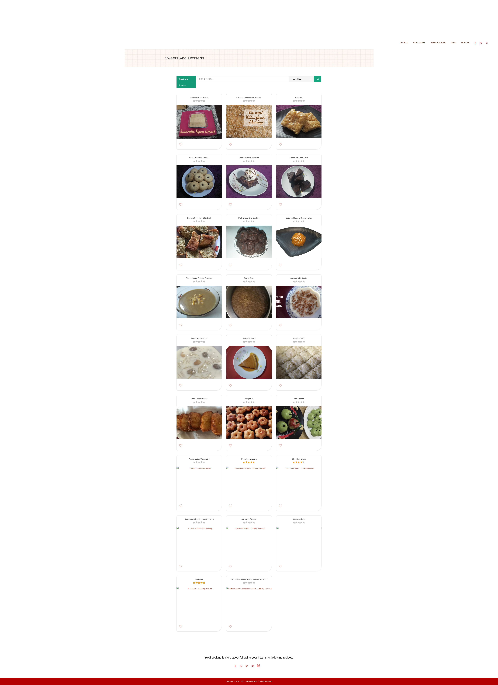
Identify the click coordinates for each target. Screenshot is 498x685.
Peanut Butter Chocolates (199, 459)
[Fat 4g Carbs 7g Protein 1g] (199, 484)
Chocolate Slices (299, 459)
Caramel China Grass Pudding (248, 97)
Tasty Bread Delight (199, 399)
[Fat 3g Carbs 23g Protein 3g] (249, 423)
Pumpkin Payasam (249, 459)
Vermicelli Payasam (199, 338)
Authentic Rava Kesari (199, 97)
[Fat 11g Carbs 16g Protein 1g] (299, 182)
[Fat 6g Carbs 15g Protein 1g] (299, 484)
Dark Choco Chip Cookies (249, 218)
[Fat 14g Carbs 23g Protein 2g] (199, 303)
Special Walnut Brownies (249, 158)
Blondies (298, 97)
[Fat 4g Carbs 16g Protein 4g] (299, 423)
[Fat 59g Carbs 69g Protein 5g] (249, 303)
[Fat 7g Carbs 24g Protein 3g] (299, 243)
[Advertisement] (78, 18)
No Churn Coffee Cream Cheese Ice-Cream (249, 579)
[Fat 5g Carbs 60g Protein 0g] (249, 544)
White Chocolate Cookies (199, 158)
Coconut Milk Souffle (298, 278)
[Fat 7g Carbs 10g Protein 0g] (199, 604)
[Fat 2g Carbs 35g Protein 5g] (299, 303)
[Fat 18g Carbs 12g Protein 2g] (249, 604)
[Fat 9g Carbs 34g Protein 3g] (199, 243)
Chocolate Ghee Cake (299, 158)
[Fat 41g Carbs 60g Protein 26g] (299, 544)
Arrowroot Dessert (248, 519)
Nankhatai (199, 579)
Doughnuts (248, 399)
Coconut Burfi (298, 338)
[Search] (317, 79)
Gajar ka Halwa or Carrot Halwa (299, 218)
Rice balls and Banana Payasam (199, 278)
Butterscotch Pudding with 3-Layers (199, 519)
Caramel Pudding (249, 338)
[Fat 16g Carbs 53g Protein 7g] (199, 544)
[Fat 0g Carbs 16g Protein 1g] (199, 423)
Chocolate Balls (298, 519)
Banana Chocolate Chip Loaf (199, 218)
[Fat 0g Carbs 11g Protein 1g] (299, 363)
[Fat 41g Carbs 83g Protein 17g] (249, 484)
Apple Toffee (299, 399)
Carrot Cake (249, 278)
